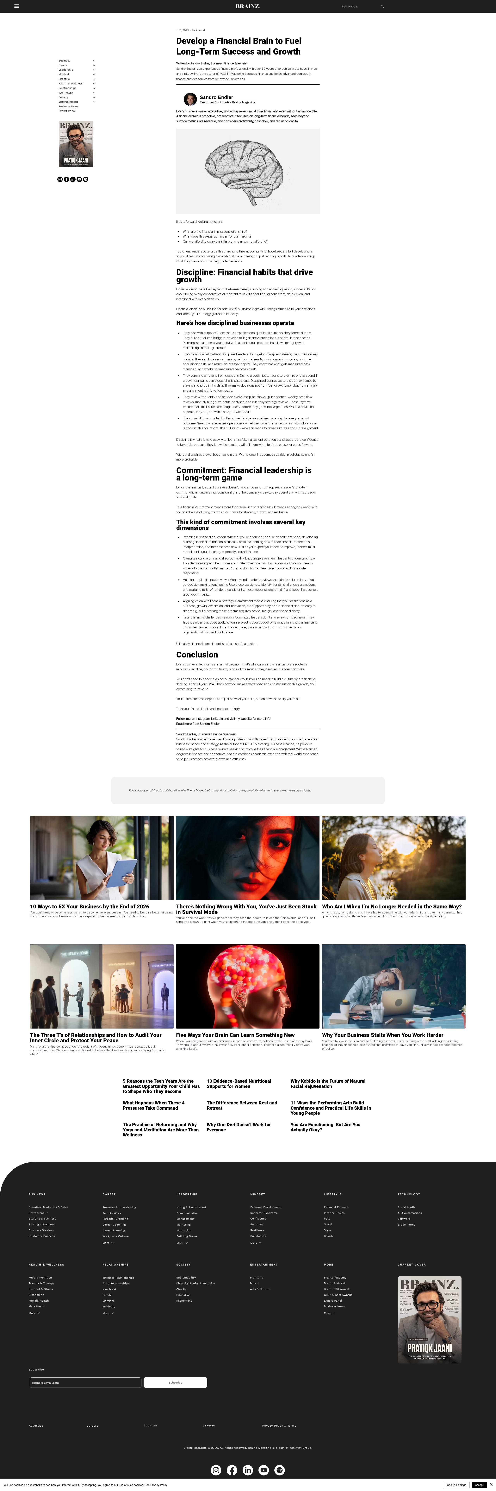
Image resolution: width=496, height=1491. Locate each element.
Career (63, 65)
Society (63, 97)
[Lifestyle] (94, 79)
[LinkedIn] (73, 179)
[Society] (94, 97)
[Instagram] (60, 179)
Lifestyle (64, 78)
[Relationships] (94, 88)
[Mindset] (94, 74)
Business (64, 60)
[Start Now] (102, 923)
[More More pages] (112, 1243)
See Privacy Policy (156, 1485)
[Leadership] (94, 70)
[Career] (94, 65)
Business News (68, 106)
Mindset (64, 74)
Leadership (66, 69)
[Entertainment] (94, 102)
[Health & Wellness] (94, 83)
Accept (479, 1485)
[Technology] (94, 92)
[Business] (94, 60)
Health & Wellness (71, 83)
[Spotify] (85, 179)
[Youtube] (79, 179)
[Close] (491, 1485)
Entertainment (68, 101)
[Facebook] (66, 179)
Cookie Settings (456, 1485)
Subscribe (349, 6)
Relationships (67, 88)
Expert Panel (67, 111)
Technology (66, 92)
